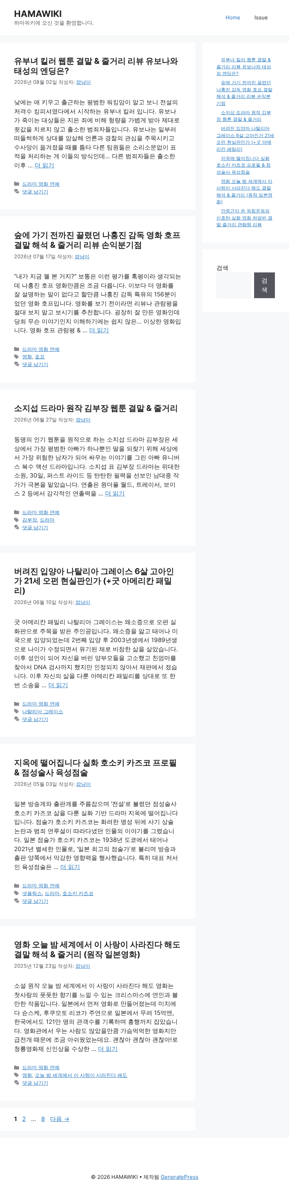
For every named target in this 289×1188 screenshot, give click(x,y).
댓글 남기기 (35, 192)
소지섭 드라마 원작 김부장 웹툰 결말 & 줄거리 (96, 408)
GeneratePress (179, 1177)
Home (233, 17)
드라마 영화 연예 (41, 184)
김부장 (29, 520)
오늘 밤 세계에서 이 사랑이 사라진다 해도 (81, 1075)
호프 (40, 356)
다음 (59, 1118)
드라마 (47, 520)
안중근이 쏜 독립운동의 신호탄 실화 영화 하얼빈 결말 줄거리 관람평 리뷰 (244, 217)
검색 (222, 267)
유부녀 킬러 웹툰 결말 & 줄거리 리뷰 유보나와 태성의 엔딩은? (96, 66)
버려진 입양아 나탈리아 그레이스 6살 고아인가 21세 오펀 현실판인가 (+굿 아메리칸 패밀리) (94, 581)
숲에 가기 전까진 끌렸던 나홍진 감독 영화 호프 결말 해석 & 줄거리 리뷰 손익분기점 (97, 240)
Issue (261, 17)
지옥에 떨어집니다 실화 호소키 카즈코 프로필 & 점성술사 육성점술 (95, 767)
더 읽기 (44, 165)
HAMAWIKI (38, 13)
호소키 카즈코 (77, 893)
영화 (27, 356)
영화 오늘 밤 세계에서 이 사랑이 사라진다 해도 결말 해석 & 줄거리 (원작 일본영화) (97, 949)
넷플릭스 (32, 893)
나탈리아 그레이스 (42, 711)
